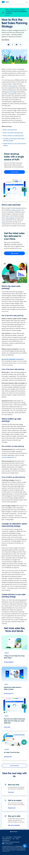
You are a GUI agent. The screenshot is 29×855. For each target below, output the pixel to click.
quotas (4, 222)
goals (7, 92)
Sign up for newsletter (14, 825)
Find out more (14, 172)
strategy (14, 92)
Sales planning (16, 210)
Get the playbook (8, 662)
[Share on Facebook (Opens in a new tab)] (16, 44)
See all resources (14, 765)
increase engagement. (8, 457)
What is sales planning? (10, 129)
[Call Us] (25, 846)
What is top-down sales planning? (13, 132)
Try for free (11, 792)
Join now (7, 15)
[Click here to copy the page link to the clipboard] (20, 44)
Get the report (8, 693)
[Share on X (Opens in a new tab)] (12, 44)
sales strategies (10, 218)
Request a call (11, 808)
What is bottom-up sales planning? (13, 135)
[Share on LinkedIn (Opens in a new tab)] (8, 44)
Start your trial (8, 756)
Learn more (7, 727)
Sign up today (14, 253)
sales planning (12, 86)
